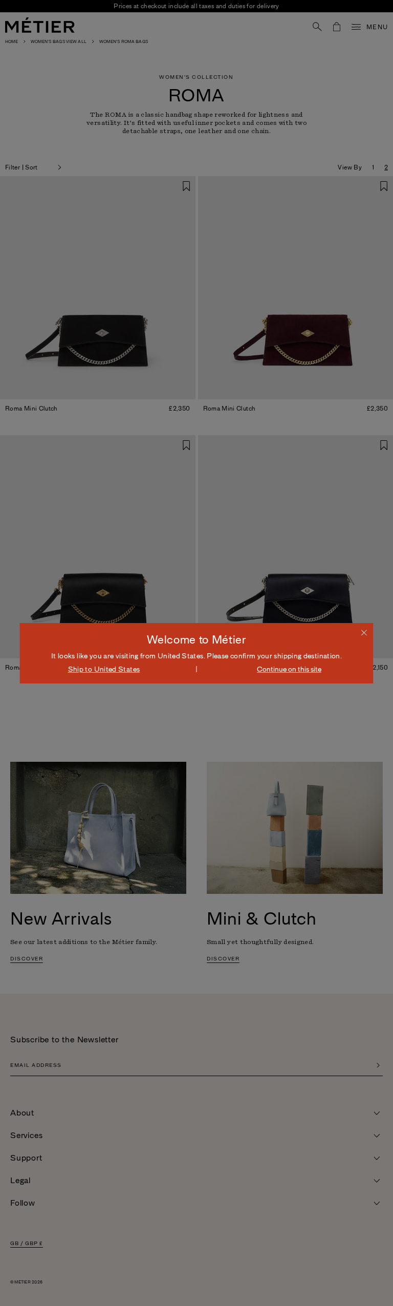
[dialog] (196, 653)
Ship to (104, 669)
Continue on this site (289, 669)
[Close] (364, 632)
